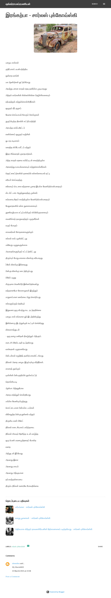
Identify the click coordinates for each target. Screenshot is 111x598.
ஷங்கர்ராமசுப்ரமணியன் (18, 4)
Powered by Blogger (56, 592)
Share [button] (100, 546)
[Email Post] (28, 546)
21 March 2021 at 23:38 (21, 571)
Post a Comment (13, 576)
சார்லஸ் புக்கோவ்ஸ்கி (18, 546)
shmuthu (15, 563)
